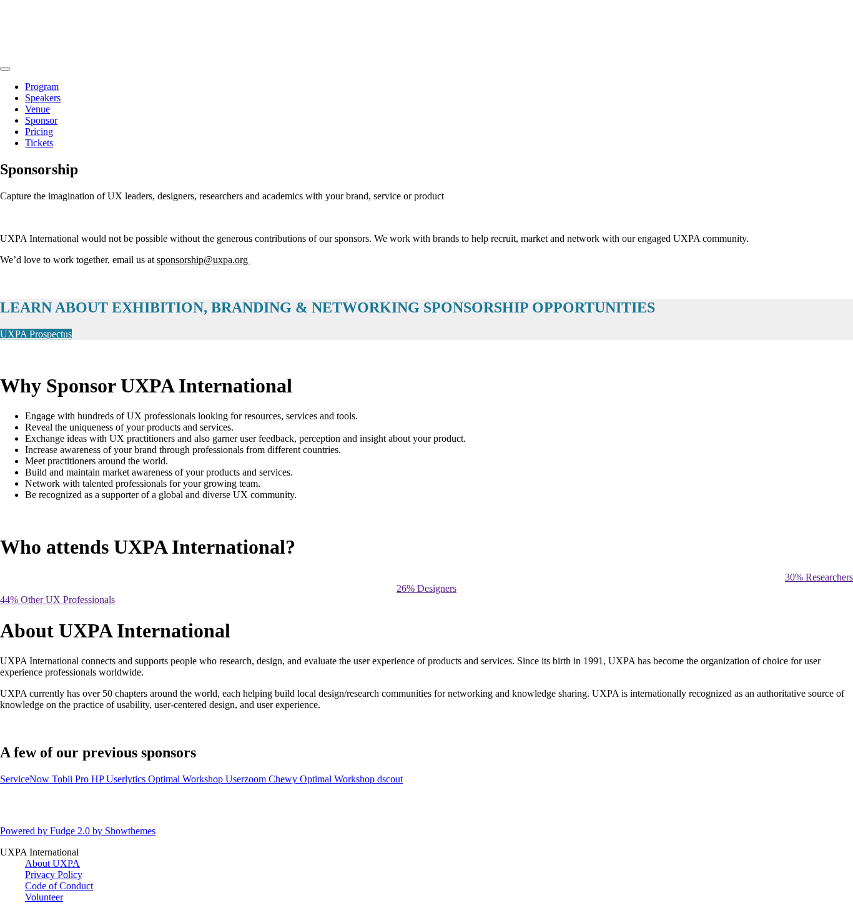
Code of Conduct (59, 886)
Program (42, 86)
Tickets (39, 142)
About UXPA (52, 863)
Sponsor (41, 120)
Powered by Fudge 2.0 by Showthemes (77, 831)
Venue (37, 109)
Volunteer (44, 897)
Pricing (39, 131)
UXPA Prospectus (36, 334)
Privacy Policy (53, 874)
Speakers (43, 97)
